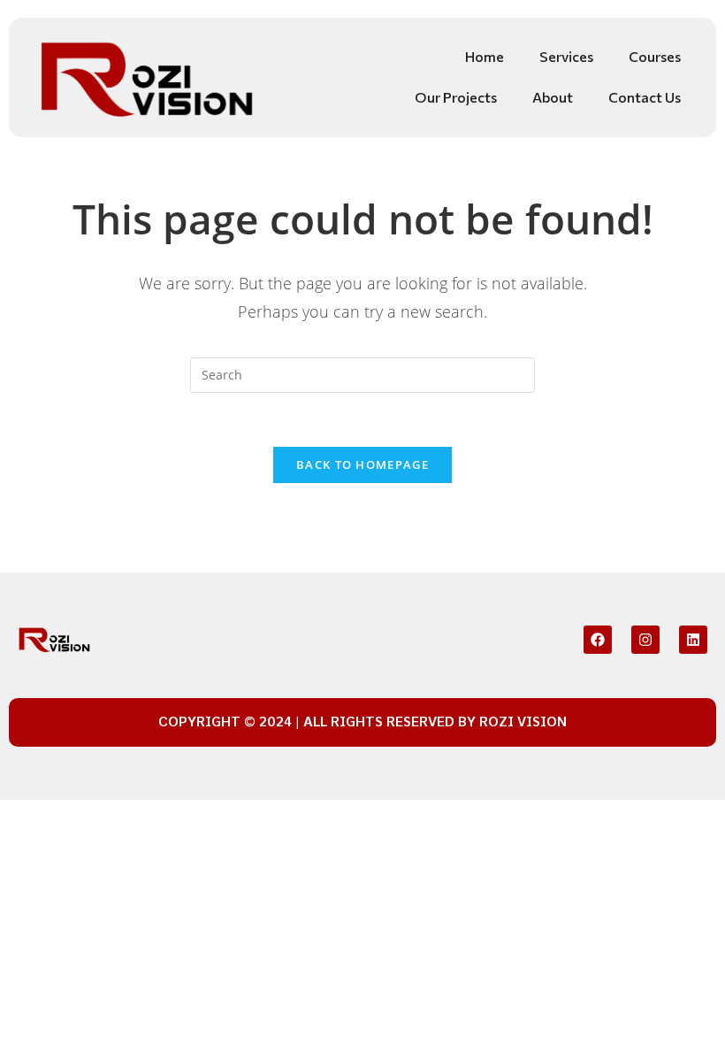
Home (484, 56)
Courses (655, 56)
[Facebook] (598, 640)
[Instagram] (645, 640)
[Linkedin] (693, 640)
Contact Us (644, 96)
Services (566, 56)
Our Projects (456, 96)
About (552, 96)
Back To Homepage (362, 464)
